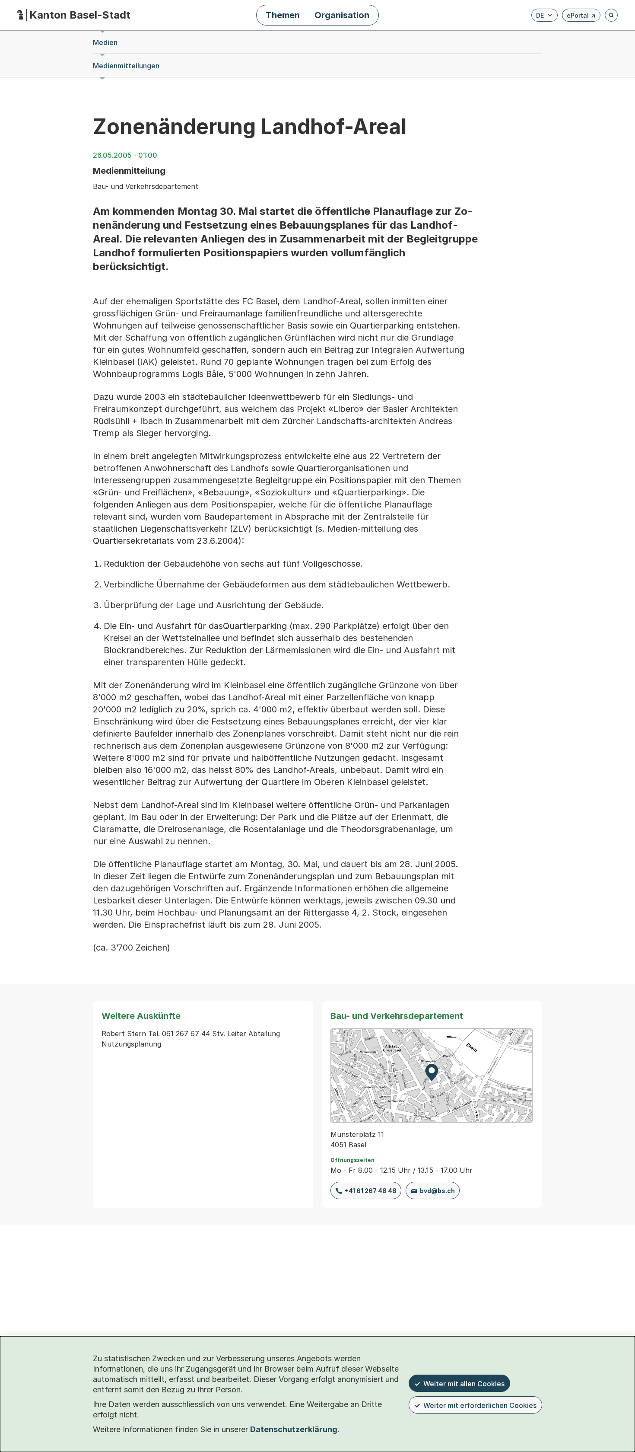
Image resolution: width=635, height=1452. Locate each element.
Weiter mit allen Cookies (464, 1383)
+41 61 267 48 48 (371, 1190)
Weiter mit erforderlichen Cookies (480, 1405)
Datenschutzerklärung (293, 1429)
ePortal (581, 17)
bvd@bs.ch (437, 1190)
